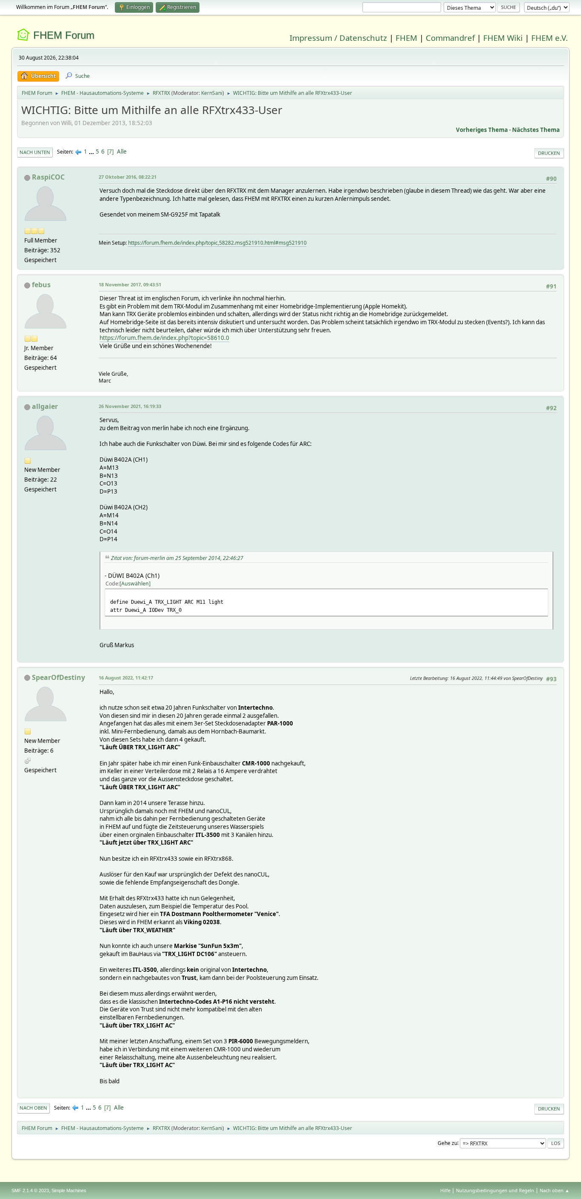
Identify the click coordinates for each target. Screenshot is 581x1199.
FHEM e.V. (549, 37)
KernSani (211, 93)
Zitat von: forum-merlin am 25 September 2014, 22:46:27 (177, 558)
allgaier (45, 406)
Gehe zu (447, 1142)
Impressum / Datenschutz (338, 37)
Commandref (450, 37)
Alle (122, 151)
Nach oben (33, 1108)
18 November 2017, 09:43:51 (130, 284)
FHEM (406, 37)
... (92, 151)
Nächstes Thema (536, 130)
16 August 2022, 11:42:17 (126, 677)
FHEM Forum (63, 35)
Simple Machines (68, 1190)
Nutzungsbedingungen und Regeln (495, 1190)
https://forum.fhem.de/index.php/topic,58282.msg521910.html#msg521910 (217, 242)
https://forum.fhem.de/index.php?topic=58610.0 (164, 338)
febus (41, 284)
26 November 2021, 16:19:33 (130, 406)
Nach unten (35, 152)
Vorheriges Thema (482, 130)
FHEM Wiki (503, 37)
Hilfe (445, 1190)
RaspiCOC (48, 177)
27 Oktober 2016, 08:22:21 (128, 177)
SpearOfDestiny (58, 677)
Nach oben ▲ (555, 1190)
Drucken (549, 153)
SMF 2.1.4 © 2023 (30, 1190)
